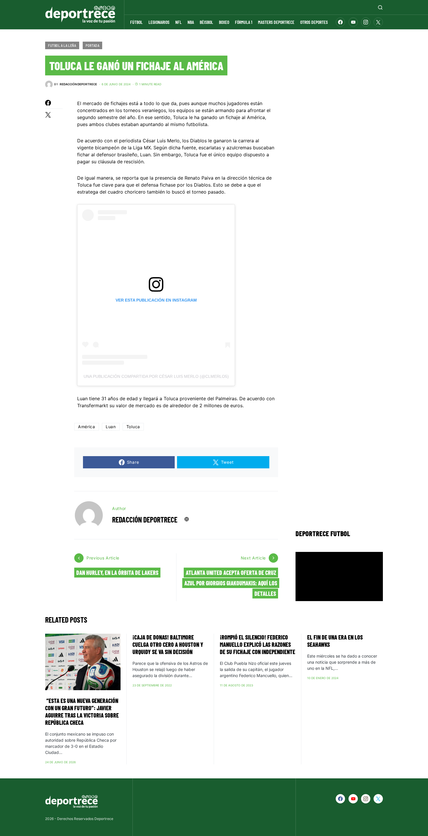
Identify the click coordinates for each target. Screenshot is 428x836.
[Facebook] (340, 22)
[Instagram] (365, 22)
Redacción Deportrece (144, 519)
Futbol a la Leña (62, 45)
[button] (380, 7)
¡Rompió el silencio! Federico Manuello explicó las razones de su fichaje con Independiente (257, 644)
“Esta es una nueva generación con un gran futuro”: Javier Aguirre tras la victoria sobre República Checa (82, 711)
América (86, 426)
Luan (111, 426)
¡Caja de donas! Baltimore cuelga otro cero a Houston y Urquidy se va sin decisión (167, 644)
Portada (92, 45)
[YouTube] (353, 22)
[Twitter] (378, 22)
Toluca (133, 426)
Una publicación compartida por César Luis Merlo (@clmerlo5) (156, 376)
